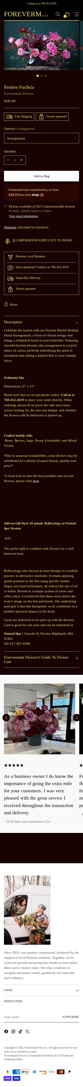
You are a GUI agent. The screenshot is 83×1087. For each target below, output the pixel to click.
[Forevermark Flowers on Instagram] (13, 1032)
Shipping (10, 227)
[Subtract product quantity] (8, 160)
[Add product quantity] (21, 160)
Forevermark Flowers (18, 93)
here (36, 481)
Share (13, 304)
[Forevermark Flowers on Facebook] (6, 1032)
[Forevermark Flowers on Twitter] (28, 1032)
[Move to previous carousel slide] (6, 717)
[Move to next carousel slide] (77, 717)
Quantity (10, 151)
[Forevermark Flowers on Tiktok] (20, 1032)
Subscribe (71, 1016)
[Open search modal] (57, 14)
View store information (23, 216)
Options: (19, 128)
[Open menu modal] (76, 14)
